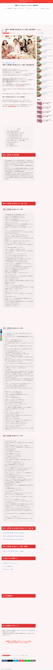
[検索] (50, 2)
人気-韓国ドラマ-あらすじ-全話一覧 (10, 563)
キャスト (16, 655)
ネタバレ (20, 655)
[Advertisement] (26, 17)
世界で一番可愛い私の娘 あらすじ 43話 (15, 134)
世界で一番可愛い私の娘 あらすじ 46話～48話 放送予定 (14, 536)
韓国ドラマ (27, 655)
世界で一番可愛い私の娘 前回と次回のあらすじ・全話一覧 (18, 138)
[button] (4, 661)
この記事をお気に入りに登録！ (10, 62)
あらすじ (13, 655)
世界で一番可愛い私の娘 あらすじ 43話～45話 (15, 132)
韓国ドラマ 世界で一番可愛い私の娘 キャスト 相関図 (13, 551)
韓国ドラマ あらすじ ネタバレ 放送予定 (26, 5)
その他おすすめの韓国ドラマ (12, 142)
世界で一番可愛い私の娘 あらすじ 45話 (15, 137)
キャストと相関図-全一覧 (8, 566)
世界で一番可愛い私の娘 (6, 655)
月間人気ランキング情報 (8, 569)
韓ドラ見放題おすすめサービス (13, 145)
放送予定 (23, 655)
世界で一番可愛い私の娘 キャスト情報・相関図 (16, 140)
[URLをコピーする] (33, 661)
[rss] (49, 2)
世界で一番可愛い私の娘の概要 (13, 131)
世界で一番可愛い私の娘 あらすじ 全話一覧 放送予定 (13, 539)
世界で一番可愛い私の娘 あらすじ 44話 (15, 135)
